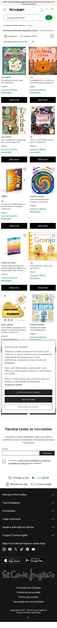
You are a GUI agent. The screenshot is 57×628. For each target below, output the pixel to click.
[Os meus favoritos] (46, 9)
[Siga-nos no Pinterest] (27, 550)
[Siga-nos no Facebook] (10, 550)
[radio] (47, 35)
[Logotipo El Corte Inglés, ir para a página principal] (17, 10)
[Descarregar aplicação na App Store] (12, 560)
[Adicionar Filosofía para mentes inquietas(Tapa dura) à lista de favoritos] (53, 297)
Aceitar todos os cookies (28, 392)
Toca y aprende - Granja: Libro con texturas (41, 266)
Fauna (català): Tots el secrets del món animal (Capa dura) (13, 141)
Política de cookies (13, 384)
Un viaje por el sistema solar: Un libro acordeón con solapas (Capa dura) (13, 206)
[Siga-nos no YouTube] (33, 550)
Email (5, 448)
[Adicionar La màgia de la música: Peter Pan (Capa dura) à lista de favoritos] (25, 50)
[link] (14, 61)
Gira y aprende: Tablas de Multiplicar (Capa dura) (39, 200)
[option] (14, 61)
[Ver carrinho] (51, 9)
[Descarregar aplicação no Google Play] (34, 560)
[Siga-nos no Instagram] (4, 550)
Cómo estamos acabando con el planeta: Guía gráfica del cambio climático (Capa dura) (13, 329)
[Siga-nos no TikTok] (21, 550)
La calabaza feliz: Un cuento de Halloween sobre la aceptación (41, 81)
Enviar (47, 453)
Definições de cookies (28, 407)
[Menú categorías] (5, 9)
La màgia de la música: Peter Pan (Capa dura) (12, 81)
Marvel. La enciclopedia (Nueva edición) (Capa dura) (41, 141)
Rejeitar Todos (28, 400)
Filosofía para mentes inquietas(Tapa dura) (38, 328)
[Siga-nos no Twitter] (16, 550)
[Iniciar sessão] (41, 9)
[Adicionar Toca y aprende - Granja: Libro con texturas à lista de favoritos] (53, 235)
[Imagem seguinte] (25, 61)
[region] (28, 376)
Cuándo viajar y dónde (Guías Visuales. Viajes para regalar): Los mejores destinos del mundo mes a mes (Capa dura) (13, 267)
